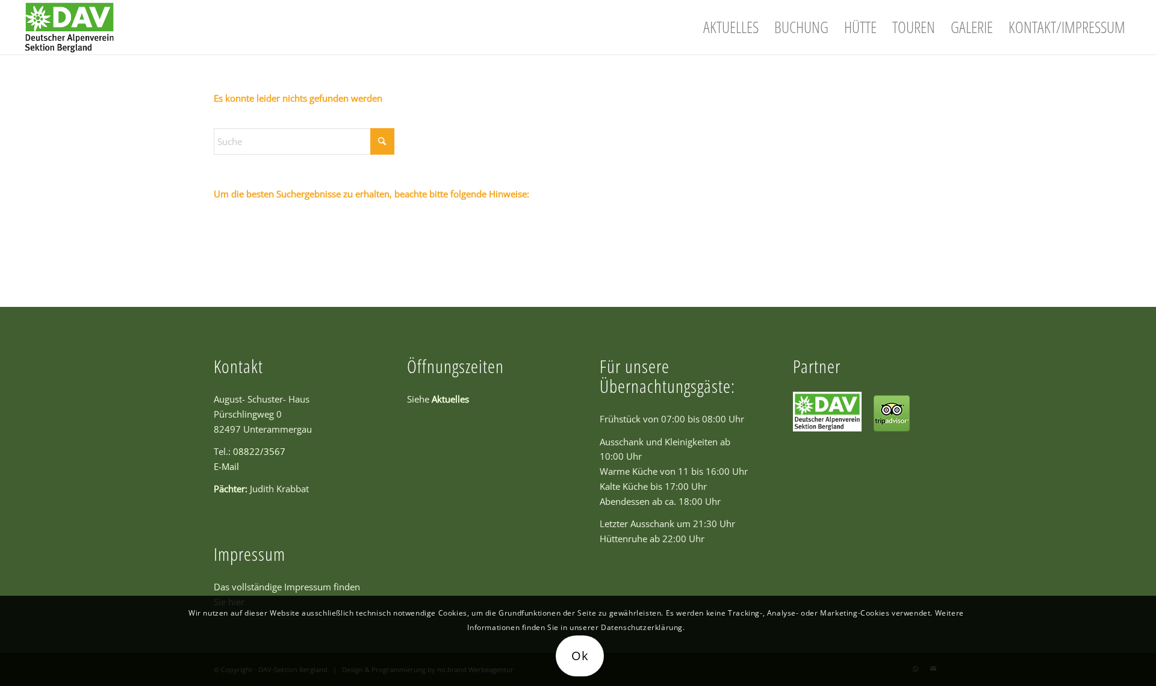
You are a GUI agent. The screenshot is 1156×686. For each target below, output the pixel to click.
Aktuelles (450, 399)
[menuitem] (730, 27)
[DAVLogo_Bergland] (69, 27)
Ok (580, 655)
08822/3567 (259, 451)
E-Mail (226, 466)
